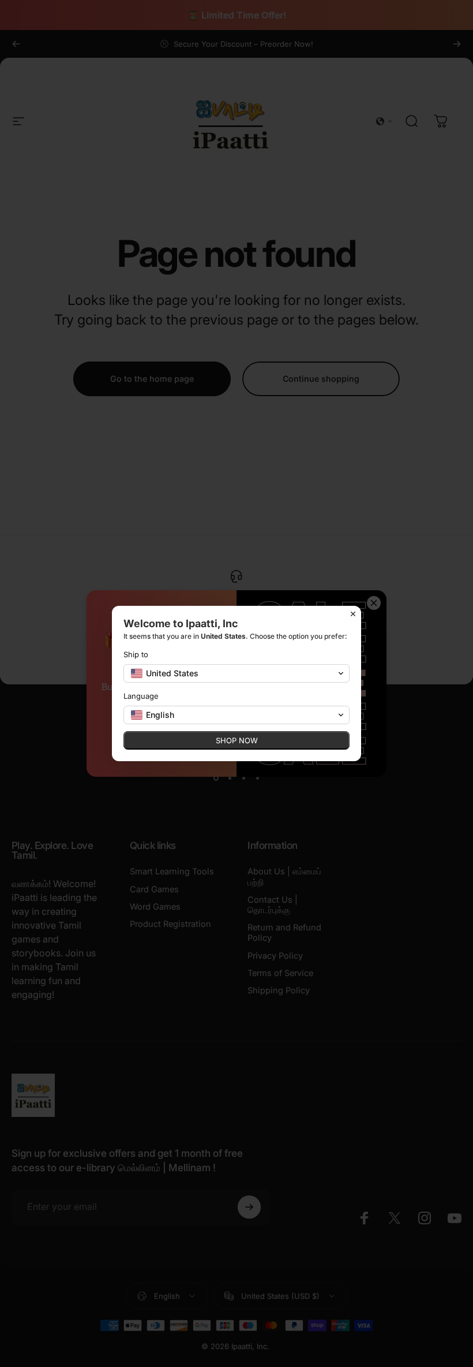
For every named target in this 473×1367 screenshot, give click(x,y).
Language (141, 696)
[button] (236, 673)
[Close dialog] (353, 614)
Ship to (135, 654)
